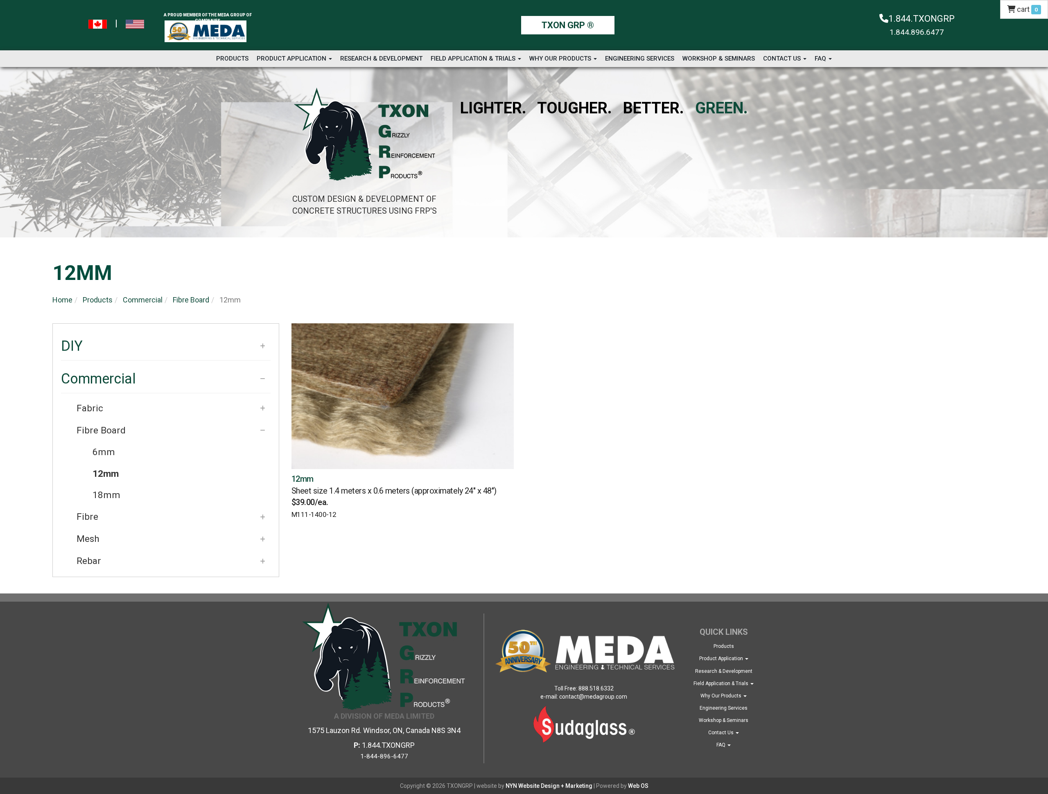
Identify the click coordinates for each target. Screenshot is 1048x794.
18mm (106, 495)
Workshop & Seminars (718, 58)
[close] (263, 379)
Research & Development (381, 58)
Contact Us (782, 58)
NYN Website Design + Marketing (549, 786)
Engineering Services (639, 58)
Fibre (87, 516)
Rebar (89, 560)
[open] (263, 346)
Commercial (143, 299)
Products (232, 58)
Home (62, 299)
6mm (104, 452)
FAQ (821, 58)
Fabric (90, 408)
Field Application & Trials (474, 58)
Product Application (292, 58)
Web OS (638, 786)
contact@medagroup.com (593, 696)
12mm (106, 473)
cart (1026, 9)
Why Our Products (561, 58)
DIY (72, 346)
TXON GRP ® (568, 25)
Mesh (88, 538)
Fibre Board (191, 299)
